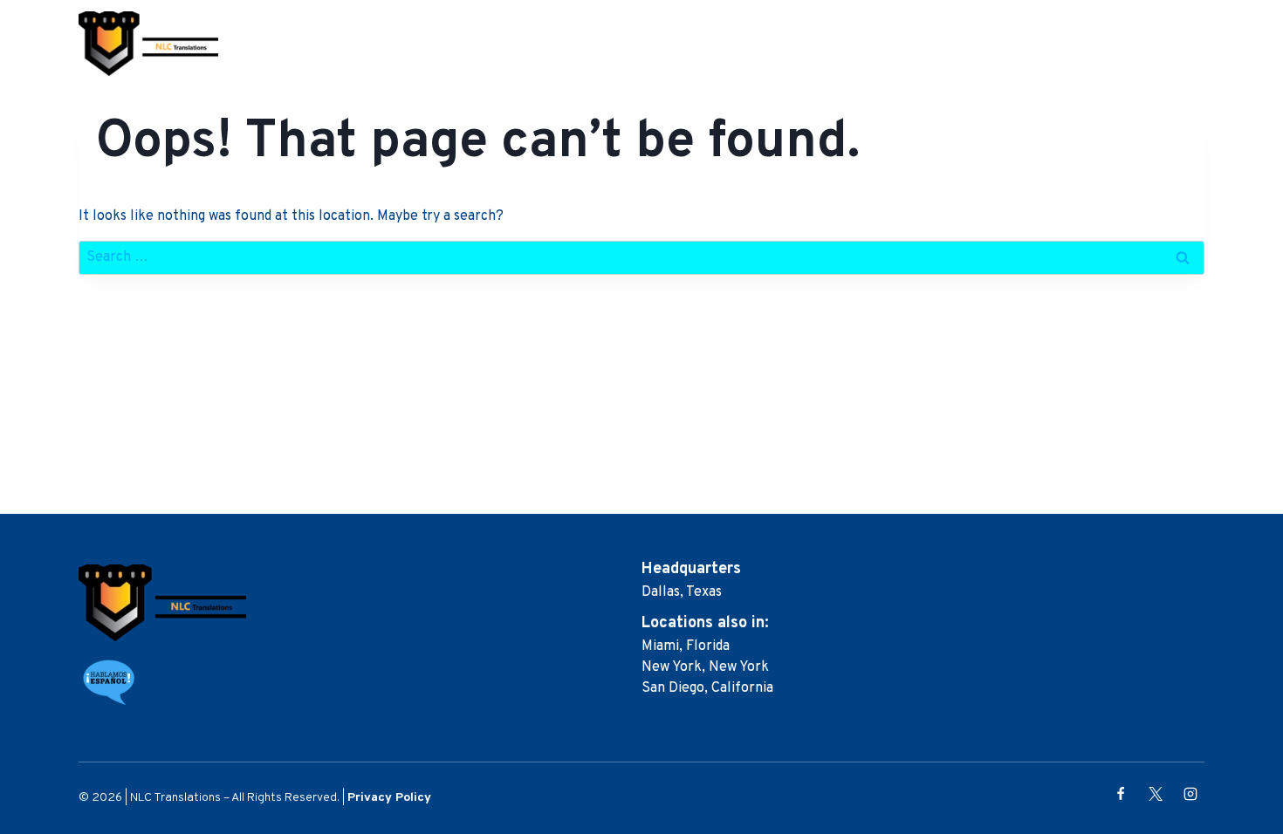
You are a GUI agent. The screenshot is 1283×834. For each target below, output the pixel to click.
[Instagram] (1190, 794)
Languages (1073, 43)
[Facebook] (1121, 794)
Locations (976, 43)
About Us (744, 43)
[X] (1156, 794)
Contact (1164, 43)
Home (672, 43)
